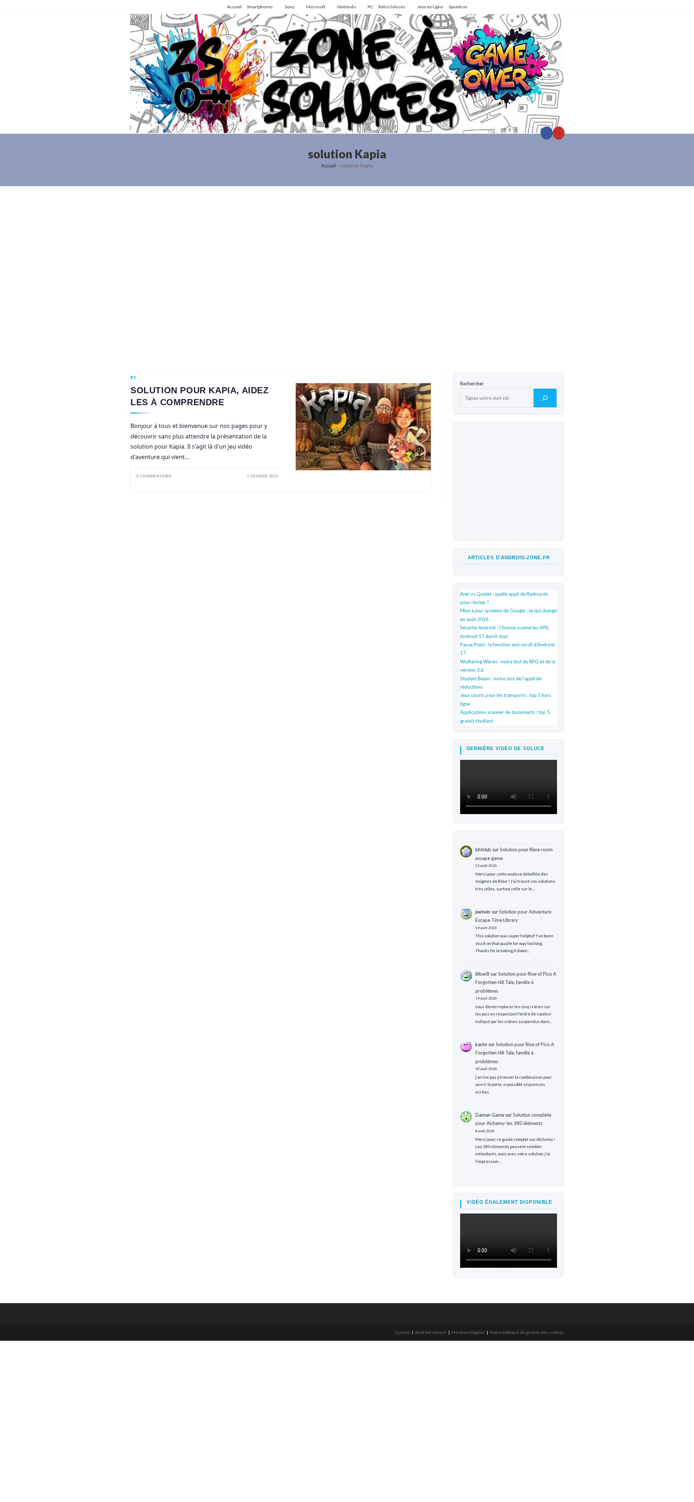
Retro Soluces (391, 6)
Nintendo (346, 6)
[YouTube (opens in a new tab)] (559, 133)
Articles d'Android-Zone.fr (509, 557)
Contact (402, 1332)
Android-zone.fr (430, 1332)
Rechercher (472, 383)
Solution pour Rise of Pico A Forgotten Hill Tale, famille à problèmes (515, 982)
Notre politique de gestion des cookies (527, 1332)
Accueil (234, 6)
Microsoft (315, 6)
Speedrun (458, 6)
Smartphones (260, 6)
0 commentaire (154, 476)
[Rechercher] (545, 398)
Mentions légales (468, 1332)
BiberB (482, 974)
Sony (289, 6)
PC (370, 6)
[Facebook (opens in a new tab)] (547, 133)
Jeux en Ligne (430, 6)
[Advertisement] (347, 273)
